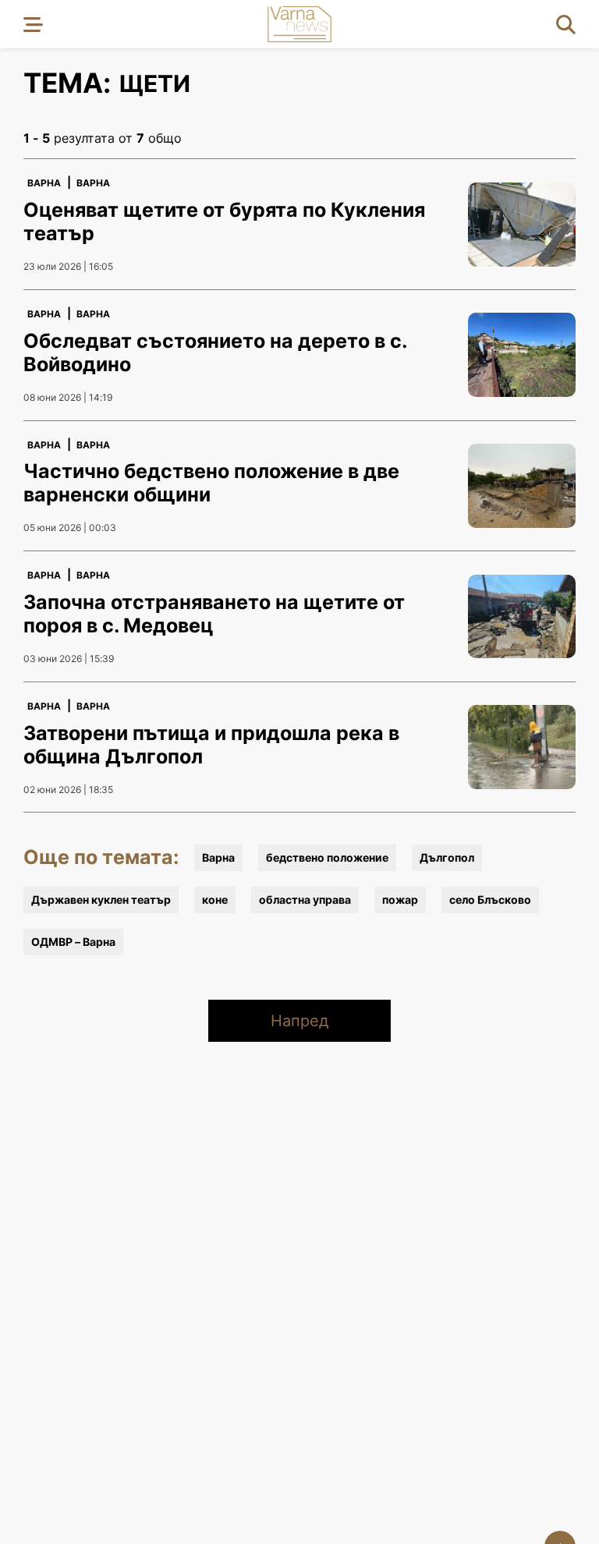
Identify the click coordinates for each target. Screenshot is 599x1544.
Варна (44, 183)
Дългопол (447, 857)
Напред (299, 1020)
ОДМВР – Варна (73, 941)
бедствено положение (327, 857)
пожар (400, 899)
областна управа (305, 899)
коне (215, 899)
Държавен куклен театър (101, 899)
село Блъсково (490, 899)
